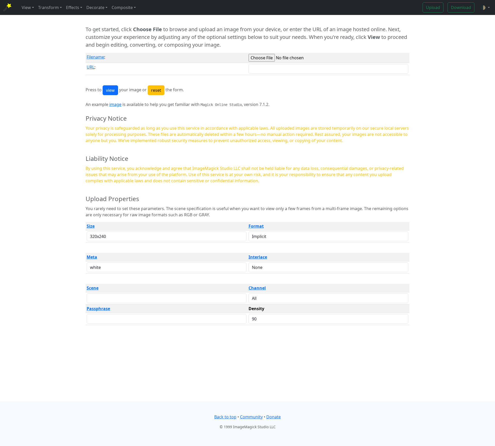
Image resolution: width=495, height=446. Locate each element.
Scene (92, 288)
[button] (485, 7)
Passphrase (98, 308)
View (26, 7)
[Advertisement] (247, 365)
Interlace (258, 257)
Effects (72, 7)
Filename (95, 57)
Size (91, 226)
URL (90, 67)
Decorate (95, 7)
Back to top (225, 417)
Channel (257, 288)
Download (461, 7)
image (115, 104)
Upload (433, 7)
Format (256, 226)
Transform (48, 7)
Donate (273, 417)
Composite (122, 7)
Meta (92, 257)
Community (251, 417)
